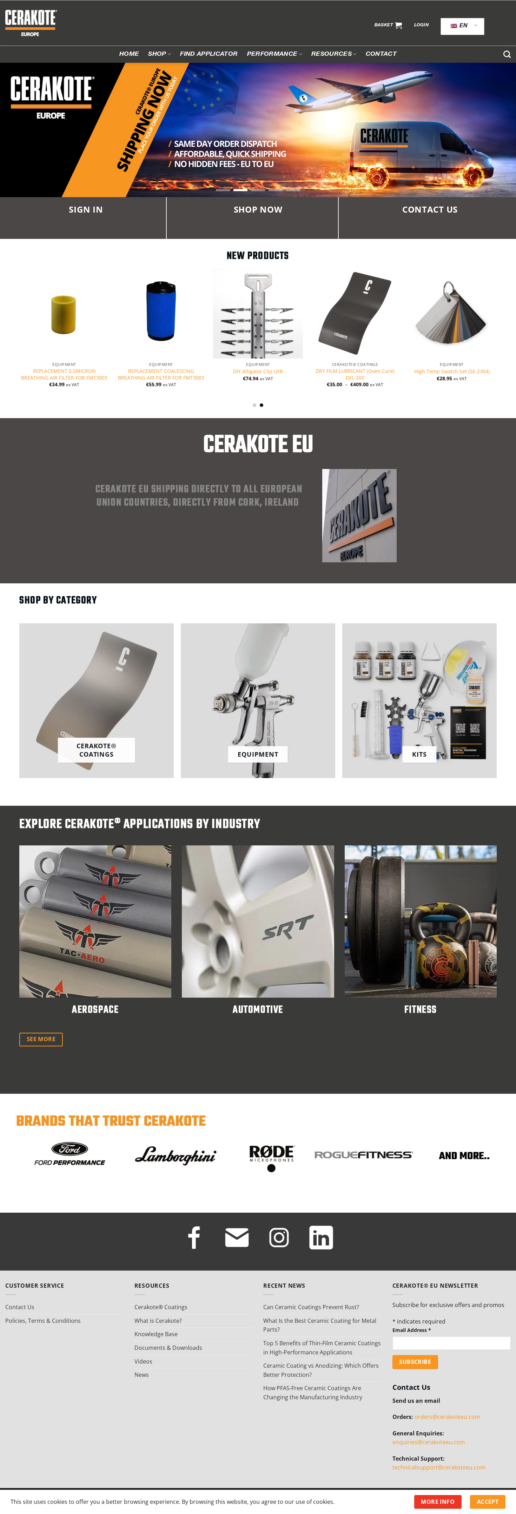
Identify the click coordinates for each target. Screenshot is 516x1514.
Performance (272, 54)
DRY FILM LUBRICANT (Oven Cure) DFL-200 (266, 374)
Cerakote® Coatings (160, 1307)
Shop (157, 54)
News (141, 1375)
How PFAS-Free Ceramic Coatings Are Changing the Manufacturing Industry (312, 1392)
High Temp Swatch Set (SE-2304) (363, 371)
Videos (143, 1361)
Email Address (411, 1330)
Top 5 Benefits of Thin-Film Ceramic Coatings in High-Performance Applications (322, 1347)
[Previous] (8, 314)
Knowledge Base (156, 1334)
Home (129, 54)
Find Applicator (209, 54)
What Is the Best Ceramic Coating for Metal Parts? (319, 1325)
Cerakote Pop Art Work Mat (460, 371)
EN (463, 26)
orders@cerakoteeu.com (447, 1417)
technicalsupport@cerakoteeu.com (438, 1467)
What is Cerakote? (158, 1321)
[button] (388, 25)
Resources (331, 54)
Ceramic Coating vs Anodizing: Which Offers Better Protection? (321, 1370)
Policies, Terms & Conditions (43, 1321)
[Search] (507, 54)
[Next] (507, 314)
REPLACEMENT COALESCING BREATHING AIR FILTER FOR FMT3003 (73, 374)
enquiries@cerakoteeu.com (428, 1442)
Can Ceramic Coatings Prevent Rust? (311, 1307)
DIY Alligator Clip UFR (170, 371)
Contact (381, 54)
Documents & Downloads (168, 1348)
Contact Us (19, 1307)
